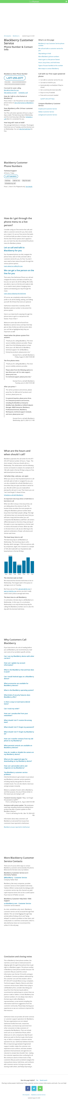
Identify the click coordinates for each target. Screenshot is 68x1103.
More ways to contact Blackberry (48, 68)
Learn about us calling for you (13, 266)
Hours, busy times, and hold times (49, 62)
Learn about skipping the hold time (15, 293)
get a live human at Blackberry (24, 103)
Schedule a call (23, 93)
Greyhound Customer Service (47, 109)
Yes (37, 1080)
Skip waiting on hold (10, 93)
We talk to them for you (11, 90)
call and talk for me (24, 589)
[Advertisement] (19, 146)
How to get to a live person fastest (49, 59)
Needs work (43, 1080)
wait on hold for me (10, 591)
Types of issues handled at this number (50, 65)
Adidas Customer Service (46, 112)
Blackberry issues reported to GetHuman (17, 827)
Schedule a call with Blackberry (13, 495)
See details (29, 186)
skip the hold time (24, 129)
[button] (66, 1)
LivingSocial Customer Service (47, 115)
